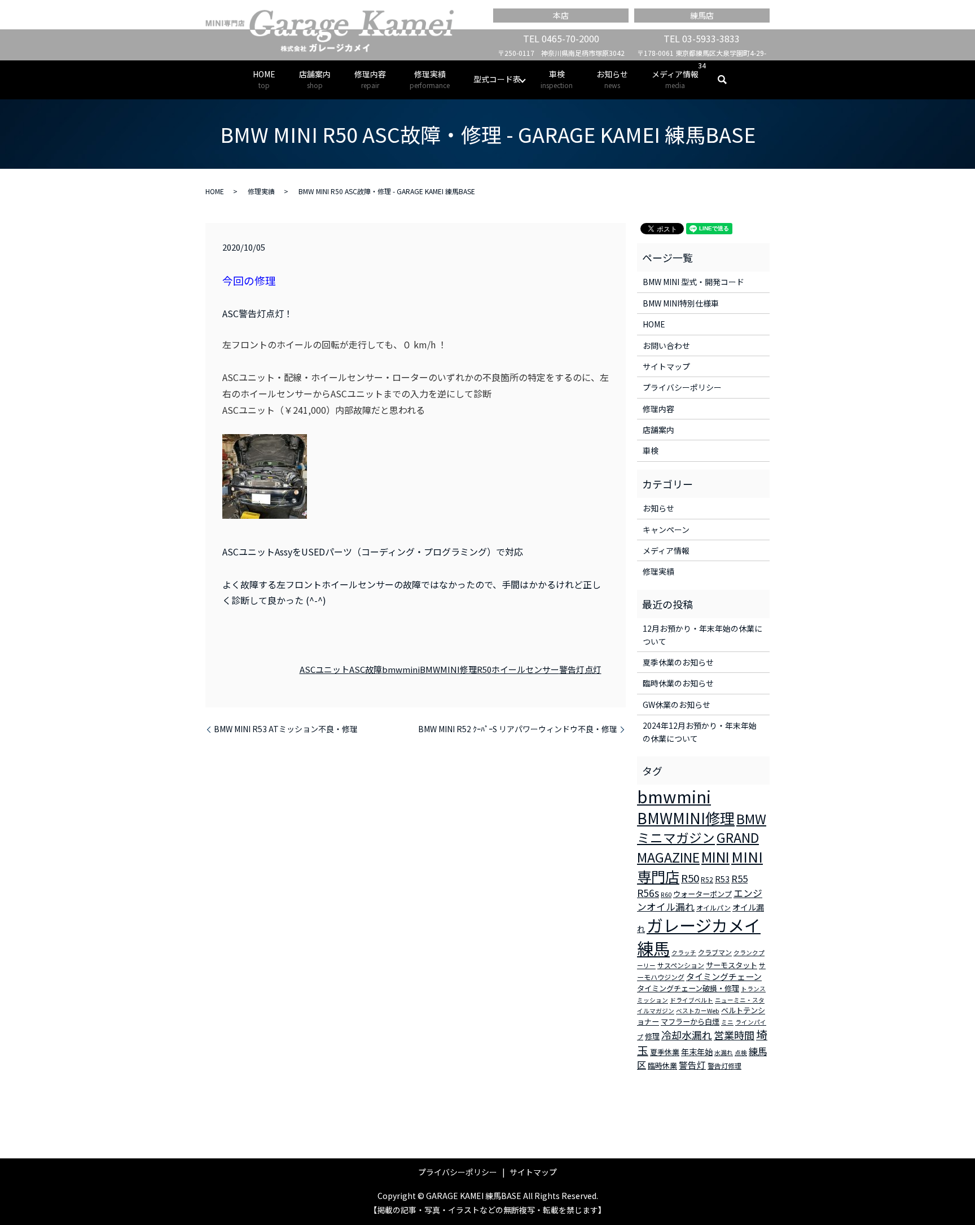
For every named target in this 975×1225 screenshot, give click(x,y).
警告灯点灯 (580, 669)
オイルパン (713, 907)
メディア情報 (675, 79)
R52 (707, 879)
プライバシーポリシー (682, 387)
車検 (557, 79)
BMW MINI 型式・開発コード (693, 281)
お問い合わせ (666, 345)
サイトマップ (666, 366)
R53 (722, 879)
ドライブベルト (691, 1000)
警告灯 (692, 1064)
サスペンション (680, 965)
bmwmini (401, 669)
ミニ (727, 1022)
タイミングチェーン (724, 976)
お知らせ (612, 79)
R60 (666, 894)
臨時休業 (662, 1065)
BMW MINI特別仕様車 (681, 303)
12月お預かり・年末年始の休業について (702, 634)
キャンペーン (666, 529)
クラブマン (715, 952)
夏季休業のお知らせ (678, 662)
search (728, 79)
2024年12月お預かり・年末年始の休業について (700, 731)
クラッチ (683, 952)
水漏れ (723, 1052)
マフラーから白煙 (690, 1021)
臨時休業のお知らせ (678, 683)
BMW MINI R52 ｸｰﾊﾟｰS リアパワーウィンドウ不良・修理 (517, 729)
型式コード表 (497, 79)
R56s (648, 893)
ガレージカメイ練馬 (699, 936)
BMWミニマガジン (701, 828)
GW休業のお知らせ (676, 704)
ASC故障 (365, 669)
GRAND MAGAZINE (698, 847)
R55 (739, 878)
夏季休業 (664, 1052)
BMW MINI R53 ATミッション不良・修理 (286, 729)
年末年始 (697, 1051)
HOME (264, 79)
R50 (484, 669)
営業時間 (734, 1034)
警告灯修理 (724, 1065)
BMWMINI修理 (448, 669)
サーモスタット (731, 965)
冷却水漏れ (686, 1034)
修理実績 (430, 79)
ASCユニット (324, 669)
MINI (715, 856)
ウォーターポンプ (702, 894)
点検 (741, 1052)
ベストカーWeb (697, 1011)
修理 (652, 1036)
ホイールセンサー (525, 669)
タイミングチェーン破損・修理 (688, 988)
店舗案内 (315, 79)
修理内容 (370, 79)
